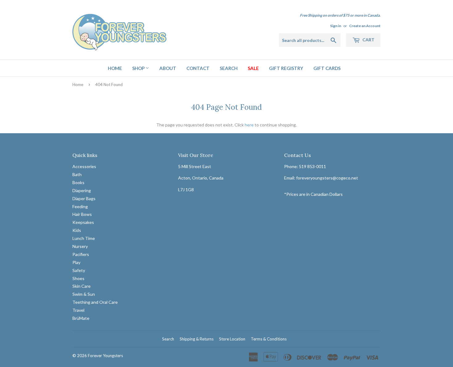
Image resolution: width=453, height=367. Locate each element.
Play (76, 262)
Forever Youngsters (105, 355)
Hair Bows (82, 214)
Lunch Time (83, 238)
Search (229, 68)
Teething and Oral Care (95, 302)
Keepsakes (83, 222)
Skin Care (81, 286)
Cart (367, 39)
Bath (77, 174)
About (167, 68)
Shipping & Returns (197, 338)
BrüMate (80, 318)
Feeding (80, 206)
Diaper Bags (84, 198)
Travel (78, 310)
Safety (78, 270)
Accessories (84, 166)
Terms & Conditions (269, 338)
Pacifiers (80, 254)
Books (78, 182)
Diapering (81, 190)
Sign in (335, 25)
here (249, 124)
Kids (76, 230)
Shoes (78, 278)
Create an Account (365, 25)
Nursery (80, 246)
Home (115, 68)
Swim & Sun (83, 294)
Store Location (232, 338)
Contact (198, 68)
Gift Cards (327, 68)
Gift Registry (286, 68)
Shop (138, 68)
